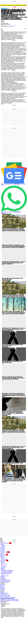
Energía (2, 547)
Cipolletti (2, 588)
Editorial (3, 569)
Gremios (3, 545)
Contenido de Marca (5, 581)
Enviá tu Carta (4, 575)
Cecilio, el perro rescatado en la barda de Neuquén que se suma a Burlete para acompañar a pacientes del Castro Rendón (14, 480)
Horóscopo (3, 563)
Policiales (2, 576)
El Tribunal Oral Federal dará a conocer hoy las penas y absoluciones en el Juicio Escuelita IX (13, 263)
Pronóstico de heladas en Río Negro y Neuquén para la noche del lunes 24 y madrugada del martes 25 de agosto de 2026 (14, 395)
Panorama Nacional (6, 573)
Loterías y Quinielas (5, 595)
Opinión (2, 568)
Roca (1, 586)
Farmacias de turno (5, 596)
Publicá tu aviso (4, 593)
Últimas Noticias (5, 543)
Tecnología (3, 566)
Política (2, 544)
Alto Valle (2, 585)
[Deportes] (5, 8)
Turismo (2, 549)
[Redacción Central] (2, 20)
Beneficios (3, 602)
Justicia (3, 546)
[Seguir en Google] (1, 29)
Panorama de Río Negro (7, 571)
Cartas (2, 574)
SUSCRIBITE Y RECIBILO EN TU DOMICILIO (13, 5)
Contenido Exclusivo (5, 580)
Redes (1, 553)
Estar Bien (4, 560)
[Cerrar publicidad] (1, 539)
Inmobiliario (3, 579)
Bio (2, 565)
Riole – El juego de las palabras (8, 597)
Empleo (2, 592)
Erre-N (2, 558)
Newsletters (4, 552)
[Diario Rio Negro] (1, 607)
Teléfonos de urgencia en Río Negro (9, 599)
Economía (2, 548)
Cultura (2, 557)
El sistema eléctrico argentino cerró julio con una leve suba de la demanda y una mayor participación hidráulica (13, 246)
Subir (3, 606)
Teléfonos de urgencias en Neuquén (9, 600)
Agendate (4, 554)
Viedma (2, 589)
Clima (2, 562)
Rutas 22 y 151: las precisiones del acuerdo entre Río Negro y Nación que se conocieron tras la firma (13, 378)
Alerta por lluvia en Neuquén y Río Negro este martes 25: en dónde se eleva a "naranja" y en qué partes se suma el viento (13, 412)
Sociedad (2, 561)
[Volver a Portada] (14, 7)
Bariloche (2, 587)
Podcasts (2, 578)
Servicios (2, 550)
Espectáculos (4, 559)
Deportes (2, 556)
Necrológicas (3, 594)
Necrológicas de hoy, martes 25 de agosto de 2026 (12, 279)
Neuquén (2, 584)
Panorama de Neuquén (7, 570)
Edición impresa (4, 582)
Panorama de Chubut (6, 572)
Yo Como (3, 567)
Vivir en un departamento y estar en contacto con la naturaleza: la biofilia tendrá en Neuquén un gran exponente (13, 229)
